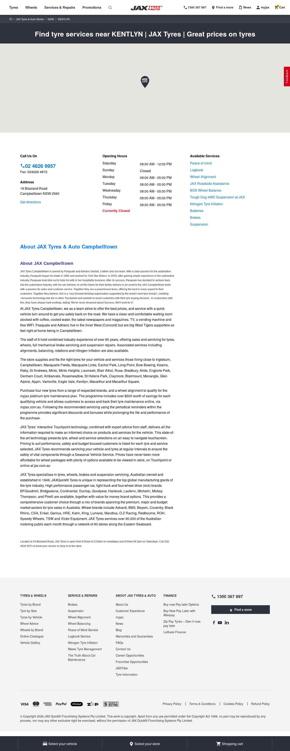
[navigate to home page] (150, 8)
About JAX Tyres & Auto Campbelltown (69, 246)
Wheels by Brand (31, 630)
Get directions (30, 201)
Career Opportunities (130, 655)
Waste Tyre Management (85, 649)
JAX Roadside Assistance (209, 183)
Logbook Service (79, 636)
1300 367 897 (230, 596)
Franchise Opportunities (132, 662)
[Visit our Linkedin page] (226, 622)
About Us (122, 604)
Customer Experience (130, 611)
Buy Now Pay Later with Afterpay (179, 613)
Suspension (199, 224)
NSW (51, 19)
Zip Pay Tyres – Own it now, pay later (182, 623)
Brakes (195, 217)
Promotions (91, 7)
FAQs (119, 642)
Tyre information (127, 674)
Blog (119, 630)
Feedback (287, 76)
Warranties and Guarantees (134, 636)
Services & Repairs (59, 7)
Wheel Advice (29, 623)
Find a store (243, 609)
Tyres (13, 7)
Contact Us (123, 649)
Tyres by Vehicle (31, 617)
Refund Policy (260, 704)
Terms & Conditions (202, 704)
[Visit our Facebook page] (213, 622)
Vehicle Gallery (30, 642)
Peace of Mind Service (83, 630)
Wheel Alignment (203, 176)
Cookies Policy (233, 704)
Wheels (31, 7)
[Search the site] (110, 7)
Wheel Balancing (79, 623)
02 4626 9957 (40, 165)
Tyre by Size (28, 611)
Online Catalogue (32, 636)
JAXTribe (122, 668)
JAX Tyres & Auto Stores (30, 19)
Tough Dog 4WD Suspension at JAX (217, 197)
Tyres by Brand (30, 604)
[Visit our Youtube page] (219, 622)
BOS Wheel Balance (205, 190)
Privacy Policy (172, 704)
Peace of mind (201, 163)
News (119, 623)
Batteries (196, 210)
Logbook (196, 169)
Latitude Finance (174, 632)
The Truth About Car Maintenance (82, 657)
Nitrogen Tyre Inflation (206, 203)
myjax (120, 617)
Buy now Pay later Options (181, 604)
